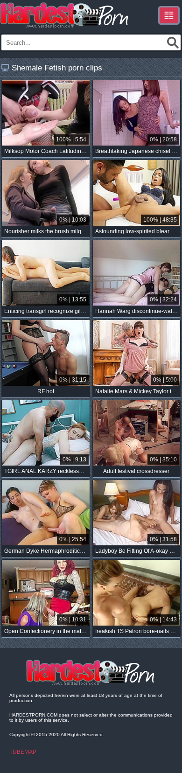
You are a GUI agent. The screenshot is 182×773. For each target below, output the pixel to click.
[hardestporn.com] (65, 15)
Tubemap (22, 752)
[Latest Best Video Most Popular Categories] (169, 15)
